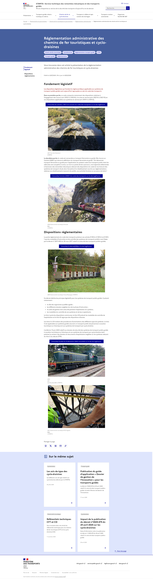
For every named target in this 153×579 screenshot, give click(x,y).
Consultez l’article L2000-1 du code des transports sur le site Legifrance (76, 176)
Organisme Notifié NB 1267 (122, 16)
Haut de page (121, 551)
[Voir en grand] (76, 129)
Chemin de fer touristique (53, 52)
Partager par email (60, 446)
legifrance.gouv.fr (109, 563)
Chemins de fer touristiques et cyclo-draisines (61, 21)
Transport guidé (50, 56)
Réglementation (62, 56)
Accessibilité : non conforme (69, 572)
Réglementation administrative (83, 21)
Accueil (25, 21)
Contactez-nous (55, 572)
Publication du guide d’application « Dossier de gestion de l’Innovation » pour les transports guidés (92, 477)
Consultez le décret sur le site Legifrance (76, 246)
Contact (126, 3)
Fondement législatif (28, 68)
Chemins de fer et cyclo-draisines (64, 16)
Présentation (27, 15)
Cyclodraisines (67, 52)
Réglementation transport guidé (84, 52)
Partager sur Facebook (45, 446)
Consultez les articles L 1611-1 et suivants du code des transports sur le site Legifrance (76, 104)
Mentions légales (44, 572)
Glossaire (34, 572)
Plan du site (26, 572)
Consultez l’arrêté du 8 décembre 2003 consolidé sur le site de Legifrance (76, 341)
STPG (98, 52)
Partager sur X (50, 446)
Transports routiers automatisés (107, 16)
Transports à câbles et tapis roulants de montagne (85, 16)
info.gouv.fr (80, 563)
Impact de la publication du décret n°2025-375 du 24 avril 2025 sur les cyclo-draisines (93, 523)
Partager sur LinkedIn (55, 446)
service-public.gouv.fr (93, 563)
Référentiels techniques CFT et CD (59, 521)
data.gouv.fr (122, 563)
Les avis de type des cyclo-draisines (57, 473)
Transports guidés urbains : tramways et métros (44, 16)
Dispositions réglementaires (29, 75)
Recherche (128, 8)
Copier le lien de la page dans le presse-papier (65, 446)
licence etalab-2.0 (59, 576)
